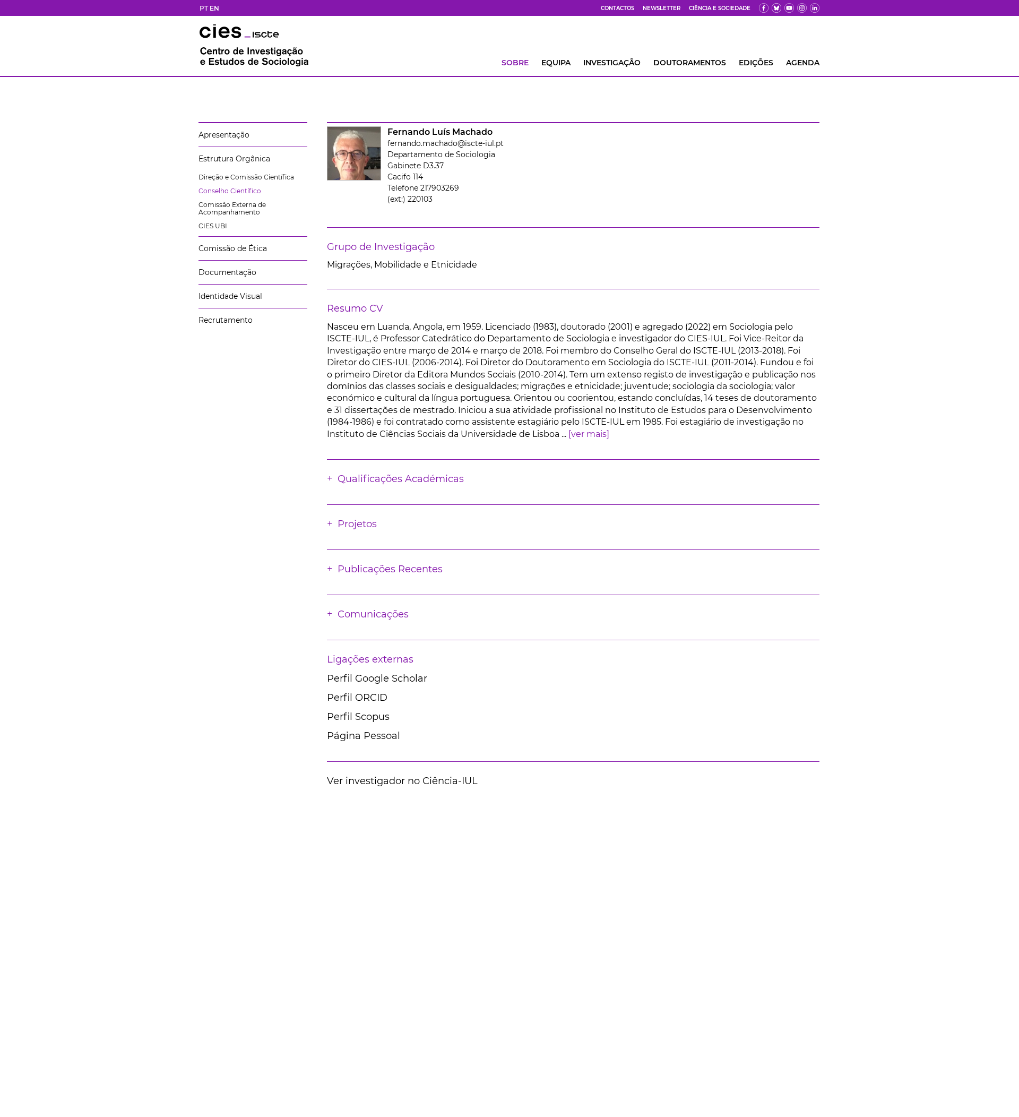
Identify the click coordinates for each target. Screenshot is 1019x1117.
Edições (756, 62)
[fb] (763, 8)
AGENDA (802, 62)
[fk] (802, 8)
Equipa (556, 62)
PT (204, 8)
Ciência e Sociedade (719, 8)
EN (214, 8)
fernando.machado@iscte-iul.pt (445, 143)
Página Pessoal (363, 736)
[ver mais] (588, 434)
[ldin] (814, 8)
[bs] (776, 8)
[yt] (789, 8)
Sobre (515, 62)
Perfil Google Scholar (377, 678)
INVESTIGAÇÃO (612, 62)
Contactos (617, 8)
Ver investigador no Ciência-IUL (402, 781)
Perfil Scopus (358, 717)
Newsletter (661, 8)
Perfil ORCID (357, 697)
